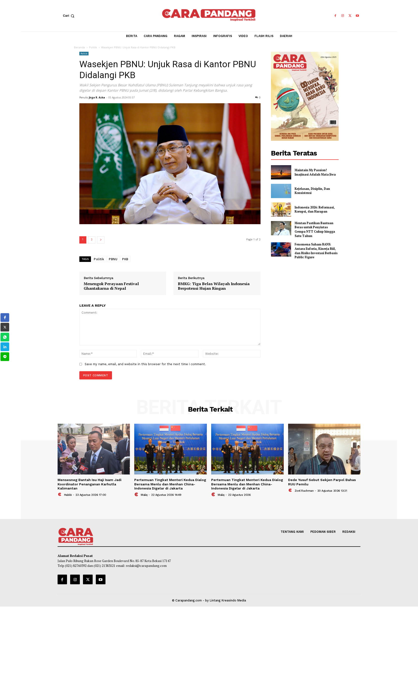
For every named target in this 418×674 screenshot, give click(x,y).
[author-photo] (60, 494)
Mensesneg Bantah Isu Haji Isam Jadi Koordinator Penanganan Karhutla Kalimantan (89, 484)
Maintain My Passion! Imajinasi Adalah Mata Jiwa (315, 172)
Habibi (68, 494)
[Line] (4, 356)
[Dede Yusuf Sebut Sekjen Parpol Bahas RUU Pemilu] (324, 449)
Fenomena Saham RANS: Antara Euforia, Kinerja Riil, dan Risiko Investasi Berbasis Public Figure (316, 250)
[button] (69, 15)
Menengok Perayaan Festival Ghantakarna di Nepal (111, 286)
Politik (93, 47)
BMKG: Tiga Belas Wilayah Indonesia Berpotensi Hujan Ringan (214, 286)
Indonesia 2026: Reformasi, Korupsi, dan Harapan (315, 209)
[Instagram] (343, 16)
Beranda (79, 47)
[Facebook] (335, 16)
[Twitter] (350, 16)
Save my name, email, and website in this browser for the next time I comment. (145, 364)
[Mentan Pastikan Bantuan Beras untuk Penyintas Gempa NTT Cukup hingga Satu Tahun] (281, 228)
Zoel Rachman (304, 490)
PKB (125, 259)
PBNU (113, 259)
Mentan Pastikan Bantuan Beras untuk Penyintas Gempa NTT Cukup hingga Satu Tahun (315, 229)
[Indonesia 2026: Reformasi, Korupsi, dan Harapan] (281, 209)
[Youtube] (357, 16)
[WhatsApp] (4, 337)
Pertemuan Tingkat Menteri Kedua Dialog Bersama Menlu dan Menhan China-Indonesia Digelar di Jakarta (170, 484)
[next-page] (100, 240)
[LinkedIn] (4, 346)
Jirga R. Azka (97, 97)
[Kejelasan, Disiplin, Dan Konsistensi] (281, 191)
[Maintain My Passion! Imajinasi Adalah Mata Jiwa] (281, 172)
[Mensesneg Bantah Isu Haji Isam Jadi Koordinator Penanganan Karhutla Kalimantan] (94, 449)
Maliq (144, 494)
